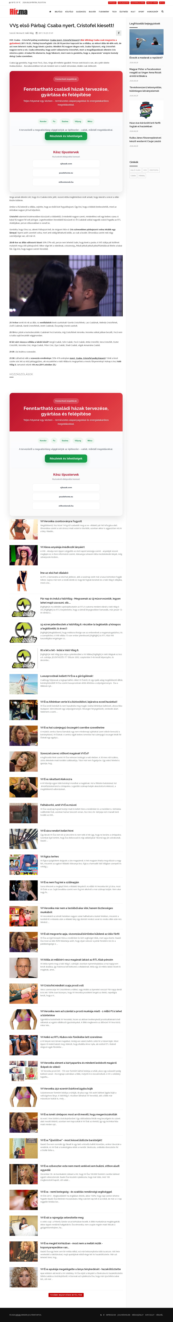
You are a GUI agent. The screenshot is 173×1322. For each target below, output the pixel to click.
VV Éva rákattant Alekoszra (56, 779)
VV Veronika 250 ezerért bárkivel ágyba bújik (66, 1088)
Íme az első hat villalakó (54, 572)
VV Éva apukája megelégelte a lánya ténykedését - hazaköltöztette (80, 1269)
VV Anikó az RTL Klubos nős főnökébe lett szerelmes (71, 1037)
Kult (133, 11)
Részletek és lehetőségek (66, 136)
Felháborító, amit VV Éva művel (58, 805)
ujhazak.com (66, 164)
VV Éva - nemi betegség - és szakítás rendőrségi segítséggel (76, 1191)
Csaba (133, 176)
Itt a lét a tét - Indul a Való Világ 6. (59, 650)
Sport (141, 11)
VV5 (145, 170)
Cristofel (154, 170)
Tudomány (104, 11)
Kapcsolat (149, 1315)
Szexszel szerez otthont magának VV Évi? (64, 753)
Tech (114, 11)
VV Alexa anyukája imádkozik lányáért (62, 547)
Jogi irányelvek (124, 1315)
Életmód (124, 11)
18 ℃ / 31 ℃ (15, 2)
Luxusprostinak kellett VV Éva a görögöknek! (66, 676)
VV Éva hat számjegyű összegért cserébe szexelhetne (72, 727)
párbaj (142, 176)
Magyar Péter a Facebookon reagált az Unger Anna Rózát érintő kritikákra (145, 72)
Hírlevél (159, 1315)
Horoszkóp (152, 11)
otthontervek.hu (66, 182)
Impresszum (111, 1315)
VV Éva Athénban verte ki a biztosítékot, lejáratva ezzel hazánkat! (78, 701)
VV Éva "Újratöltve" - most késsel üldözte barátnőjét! (71, 1140)
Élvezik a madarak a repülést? (146, 57)
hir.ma (18, 1315)
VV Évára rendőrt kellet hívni (56, 830)
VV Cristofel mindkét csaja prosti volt (62, 985)
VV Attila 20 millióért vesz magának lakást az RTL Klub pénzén (76, 959)
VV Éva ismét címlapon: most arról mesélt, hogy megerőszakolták (78, 1114)
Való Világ (29, 33)
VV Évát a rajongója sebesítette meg (62, 1217)
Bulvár (92, 11)
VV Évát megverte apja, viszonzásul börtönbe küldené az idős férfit (79, 933)
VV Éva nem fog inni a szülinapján (59, 882)
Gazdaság (81, 11)
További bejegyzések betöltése (66, 1295)
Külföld (69, 11)
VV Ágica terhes (49, 856)
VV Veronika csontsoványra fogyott (61, 521)
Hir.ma (19, 33)
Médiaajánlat (138, 1315)
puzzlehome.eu (66, 173)
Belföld (58, 11)
